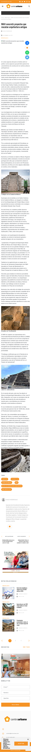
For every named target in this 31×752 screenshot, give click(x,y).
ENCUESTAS (5, 647)
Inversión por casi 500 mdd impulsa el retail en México (22, 605)
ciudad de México (6, 482)
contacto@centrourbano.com (12, 733)
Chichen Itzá (14, 479)
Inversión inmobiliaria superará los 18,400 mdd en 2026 (22, 589)
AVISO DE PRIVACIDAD (15, 750)
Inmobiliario (5, 585)
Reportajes (7, 17)
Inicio (2, 17)
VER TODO (26, 647)
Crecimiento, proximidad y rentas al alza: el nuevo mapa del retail (22, 622)
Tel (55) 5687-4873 (10, 737)
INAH (16, 482)
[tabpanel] (15, 610)
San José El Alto (6, 489)
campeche (4, 479)
